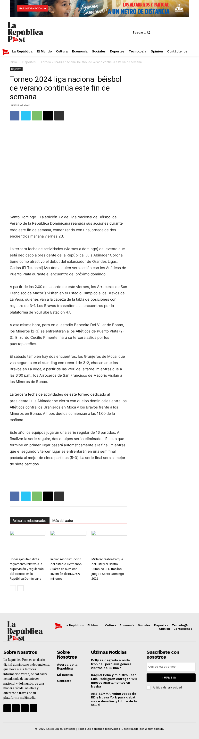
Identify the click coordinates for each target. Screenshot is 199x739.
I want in (169, 677)
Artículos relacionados (30, 521)
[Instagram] (172, 25)
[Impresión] (59, 115)
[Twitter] (187, 25)
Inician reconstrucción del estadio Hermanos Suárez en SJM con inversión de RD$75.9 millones (66, 568)
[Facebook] (157, 25)
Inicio (13, 62)
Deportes (28, 62)
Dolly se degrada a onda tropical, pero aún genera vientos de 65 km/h (111, 664)
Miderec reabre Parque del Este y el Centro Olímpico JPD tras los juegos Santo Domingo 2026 (107, 568)
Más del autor (62, 521)
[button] (142, 32)
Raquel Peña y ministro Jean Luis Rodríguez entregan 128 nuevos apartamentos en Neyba (114, 680)
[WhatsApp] (37, 115)
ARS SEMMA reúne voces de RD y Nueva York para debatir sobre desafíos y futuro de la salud (114, 699)
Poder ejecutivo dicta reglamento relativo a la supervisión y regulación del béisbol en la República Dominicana (27, 568)
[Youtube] (157, 40)
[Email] (48, 115)
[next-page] (20, 588)
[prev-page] (13, 588)
